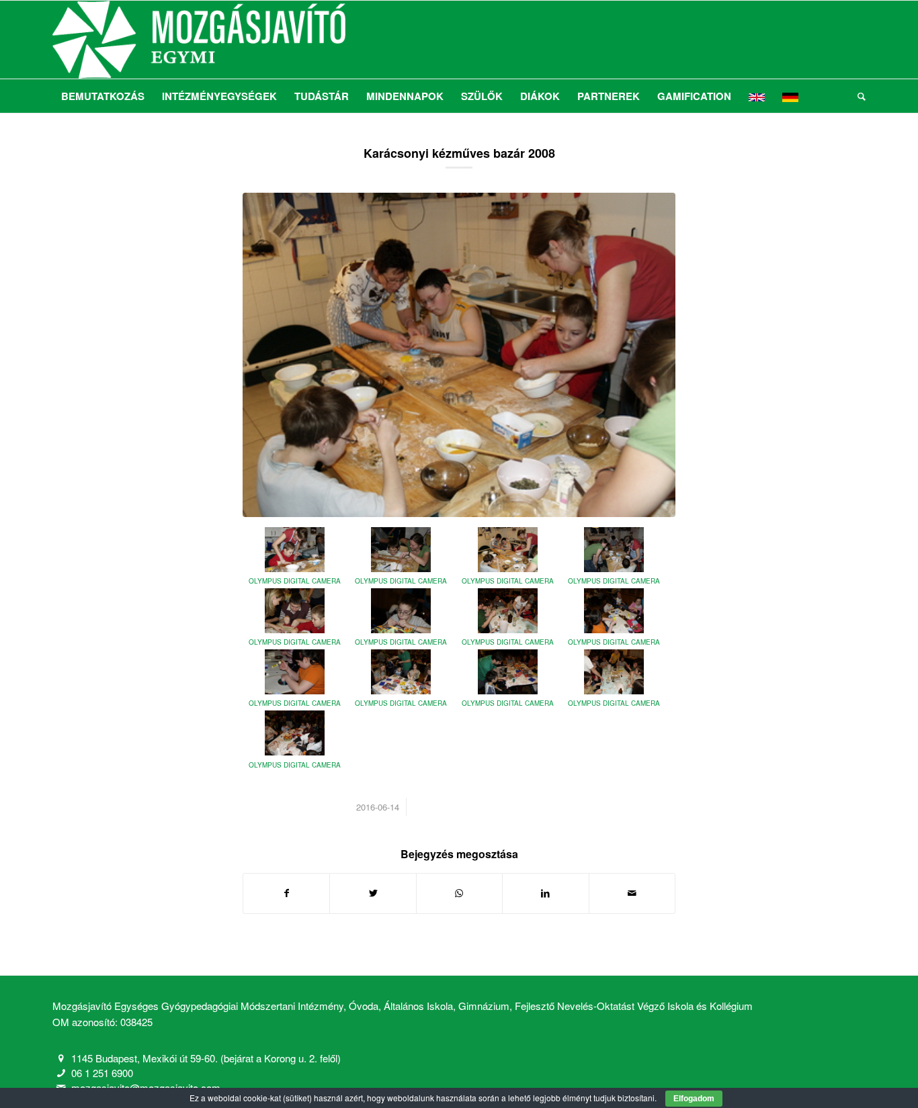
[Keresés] (857, 96)
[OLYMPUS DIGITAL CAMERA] (459, 355)
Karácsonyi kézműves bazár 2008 (459, 153)
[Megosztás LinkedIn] (545, 893)
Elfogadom (693, 1098)
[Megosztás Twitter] (372, 893)
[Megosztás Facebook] (286, 893)
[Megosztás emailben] (632, 893)
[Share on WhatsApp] (459, 893)
